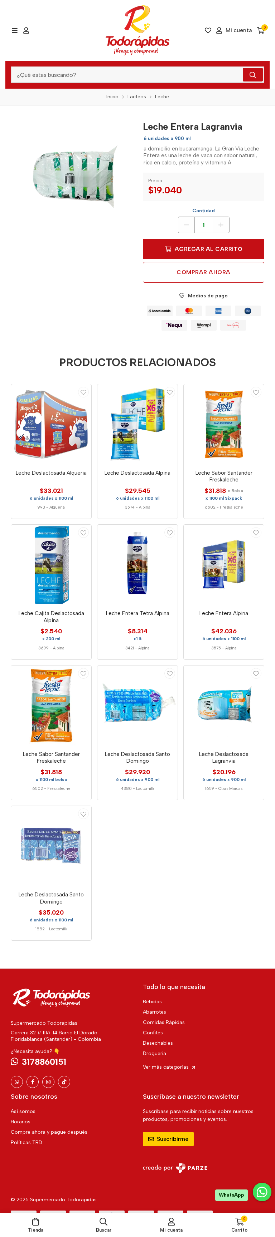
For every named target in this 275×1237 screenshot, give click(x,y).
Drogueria (154, 1053)
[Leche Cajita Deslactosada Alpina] (51, 565)
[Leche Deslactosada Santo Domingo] (137, 705)
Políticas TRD (26, 1142)
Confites (153, 1033)
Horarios (20, 1122)
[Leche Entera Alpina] (224, 565)
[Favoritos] (208, 30)
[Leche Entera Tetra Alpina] (137, 565)
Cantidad (203, 211)
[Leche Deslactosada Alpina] (137, 424)
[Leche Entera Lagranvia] (71, 176)
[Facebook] (32, 1082)
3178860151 (44, 1062)
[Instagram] (48, 1082)
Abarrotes (154, 1012)
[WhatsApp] (17, 1082)
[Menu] (14, 30)
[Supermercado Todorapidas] (137, 30)
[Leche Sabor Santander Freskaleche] (224, 424)
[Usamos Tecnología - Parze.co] (175, 1168)
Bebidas (152, 1002)
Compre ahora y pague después (49, 1132)
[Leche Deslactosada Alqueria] (51, 424)
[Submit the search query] (253, 74)
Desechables (158, 1043)
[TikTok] (64, 1082)
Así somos (23, 1111)
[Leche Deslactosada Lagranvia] (224, 705)
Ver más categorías (166, 1067)
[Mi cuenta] (26, 30)
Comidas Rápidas (164, 1022)
